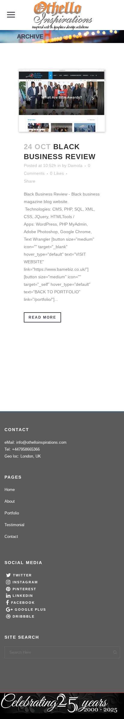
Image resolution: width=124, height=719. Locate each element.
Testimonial (14, 525)
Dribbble (24, 616)
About (10, 501)
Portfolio (12, 513)
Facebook (23, 602)
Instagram (25, 582)
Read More (42, 317)
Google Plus (30, 609)
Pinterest (24, 589)
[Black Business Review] (62, 101)
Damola (75, 165)
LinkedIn (23, 596)
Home (10, 489)
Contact (11, 536)
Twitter (22, 575)
